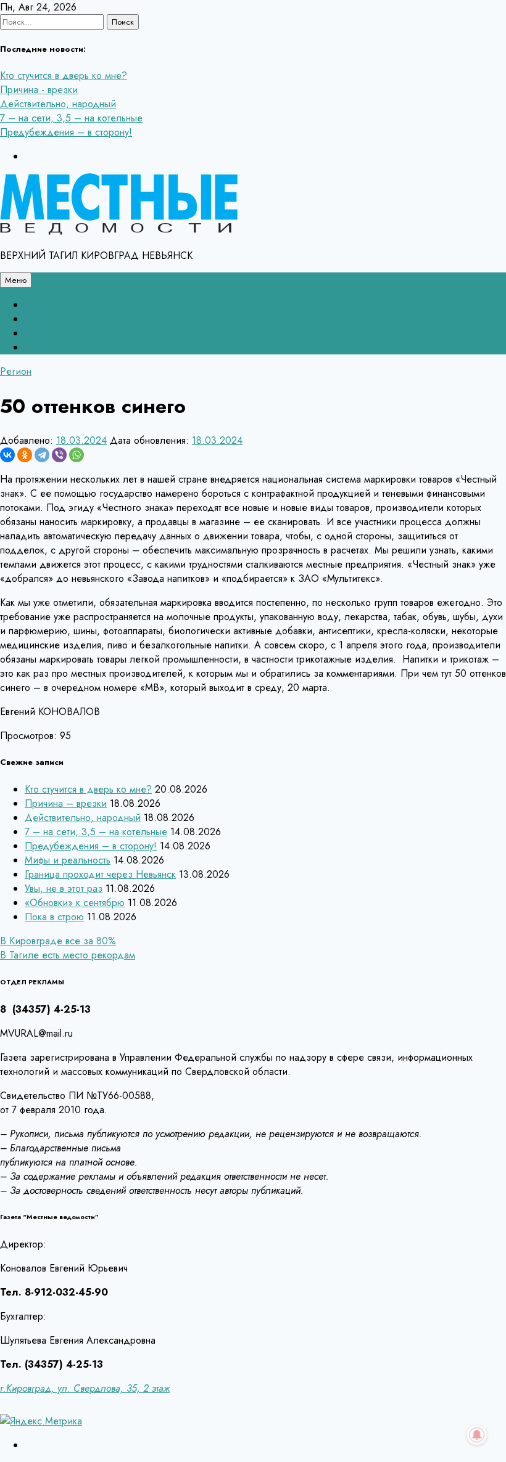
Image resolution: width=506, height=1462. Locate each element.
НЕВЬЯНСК (50, 319)
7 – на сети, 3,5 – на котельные (71, 118)
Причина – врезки (66, 803)
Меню (16, 280)
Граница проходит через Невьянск (100, 874)
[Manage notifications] (477, 1435)
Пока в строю (54, 917)
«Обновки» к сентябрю (75, 903)
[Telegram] (42, 454)
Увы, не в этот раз (63, 888)
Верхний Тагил (57, 333)
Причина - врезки (39, 90)
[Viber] (59, 454)
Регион (15, 371)
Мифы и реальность (67, 860)
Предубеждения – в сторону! (66, 132)
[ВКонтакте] (7, 454)
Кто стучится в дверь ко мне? (63, 75)
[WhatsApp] (76, 454)
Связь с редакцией (67, 305)
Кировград (48, 347)
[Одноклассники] (24, 454)
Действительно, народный (58, 104)
